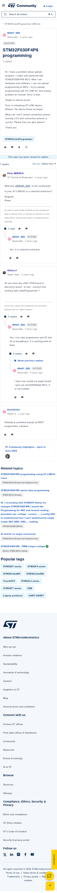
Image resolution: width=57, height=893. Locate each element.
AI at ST (7, 767)
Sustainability (10, 664)
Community (9, 741)
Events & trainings (13, 758)
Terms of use (13, 872)
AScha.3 (12, 270)
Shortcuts (8, 784)
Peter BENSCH (15, 173)
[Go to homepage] (10, 628)
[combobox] (28, 14)
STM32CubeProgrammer (18, 139)
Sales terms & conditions (36, 872)
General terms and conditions (19, 706)
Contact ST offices (13, 724)
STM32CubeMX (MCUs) (12, 526)
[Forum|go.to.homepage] (21, 6)
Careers (7, 681)
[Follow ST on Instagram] (18, 854)
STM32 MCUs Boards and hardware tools (20, 483)
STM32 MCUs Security (12, 495)
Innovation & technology (16, 672)
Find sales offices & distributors (20, 732)
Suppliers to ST (11, 689)
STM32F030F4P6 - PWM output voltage (23, 546)
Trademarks (13, 876)
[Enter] (5, 14)
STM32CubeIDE (35, 573)
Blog (5, 698)
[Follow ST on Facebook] (25, 854)
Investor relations (12, 655)
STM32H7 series (12, 566)
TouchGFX (9, 581)
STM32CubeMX (11, 573)
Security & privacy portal (16, 840)
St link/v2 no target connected (18, 534)
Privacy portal (31, 876)
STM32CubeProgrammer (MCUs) (22, 24)
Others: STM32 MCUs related (15, 551)
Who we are (9, 647)
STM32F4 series (37, 566)
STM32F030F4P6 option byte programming (25, 490)
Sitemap (7, 793)
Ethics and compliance (15, 814)
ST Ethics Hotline (12, 823)
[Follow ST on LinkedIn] (11, 854)
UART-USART (36, 595)
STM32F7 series (12, 588)
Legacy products (13, 595)
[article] (28, 201)
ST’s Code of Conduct (15, 831)
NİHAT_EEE (13, 33)
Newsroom (9, 750)
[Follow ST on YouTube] (32, 854)
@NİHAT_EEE (22, 186)
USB (29, 588)
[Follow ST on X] (5, 855)
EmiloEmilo (13, 409)
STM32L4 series (30, 581)
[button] (3, 6)
